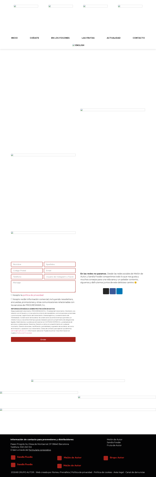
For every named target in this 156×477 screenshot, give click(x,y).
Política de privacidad (81, 472)
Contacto (139, 38)
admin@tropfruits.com (19, 331)
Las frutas (88, 38)
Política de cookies (103, 472)
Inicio (14, 38)
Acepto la (28, 295)
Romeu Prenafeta (61, 472)
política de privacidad (33, 295)
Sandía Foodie (25, 457)
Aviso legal (119, 472)
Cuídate (34, 38)
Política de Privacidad (24, 333)
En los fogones (60, 38)
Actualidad (114, 38)
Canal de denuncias (135, 472)
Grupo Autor (117, 457)
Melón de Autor (73, 457)
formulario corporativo (40, 450)
